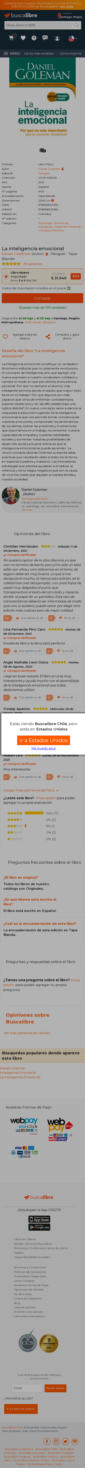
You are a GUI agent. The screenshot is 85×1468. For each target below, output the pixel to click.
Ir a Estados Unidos (43, 740)
